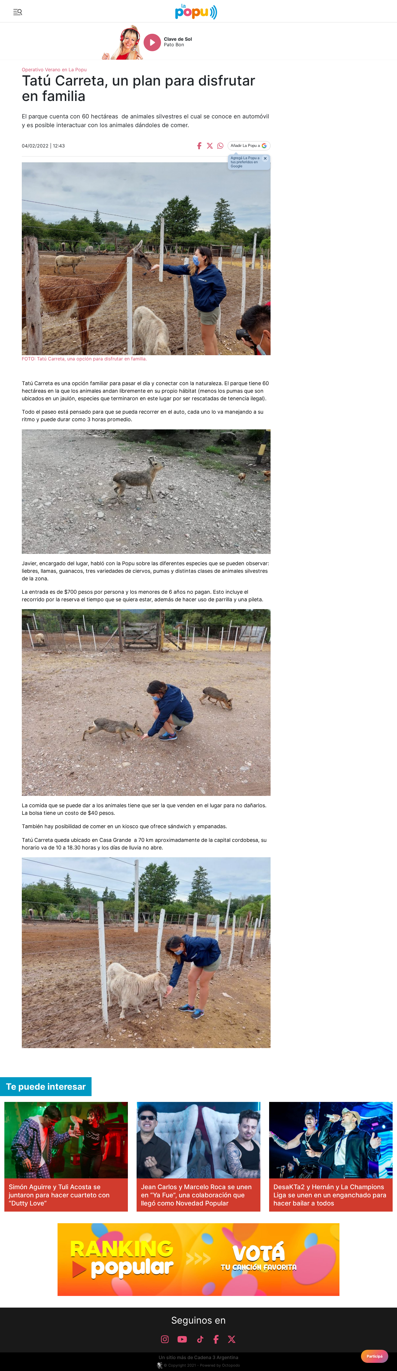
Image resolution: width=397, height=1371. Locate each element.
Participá (374, 1356)
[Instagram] (165, 1339)
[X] (231, 1339)
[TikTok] (200, 1339)
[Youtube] (182, 1339)
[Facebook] (216, 1339)
